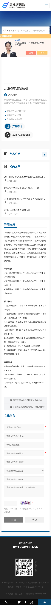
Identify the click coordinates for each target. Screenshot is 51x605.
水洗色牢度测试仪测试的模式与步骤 (21, 188)
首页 (18, 30)
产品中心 (26, 30)
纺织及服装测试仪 (40, 30)
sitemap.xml (40, 594)
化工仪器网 (19, 594)
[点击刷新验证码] (25, 503)
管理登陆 (30, 594)
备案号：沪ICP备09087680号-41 (29, 587)
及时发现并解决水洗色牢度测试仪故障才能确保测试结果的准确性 (25, 177)
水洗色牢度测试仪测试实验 (17, 210)
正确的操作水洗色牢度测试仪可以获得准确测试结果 (25, 199)
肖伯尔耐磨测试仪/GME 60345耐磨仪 (29, 407)
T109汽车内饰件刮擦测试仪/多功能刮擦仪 (30, 400)
